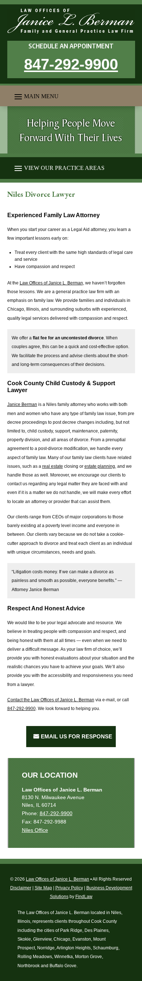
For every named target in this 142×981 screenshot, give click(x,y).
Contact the (50, 699)
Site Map (43, 887)
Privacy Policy (69, 887)
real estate (52, 466)
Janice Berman (22, 404)
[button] (35, 96)
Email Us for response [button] (76, 736)
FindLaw (83, 896)
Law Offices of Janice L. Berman (57, 879)
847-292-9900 (71, 64)
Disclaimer (20, 887)
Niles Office (35, 830)
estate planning (99, 466)
